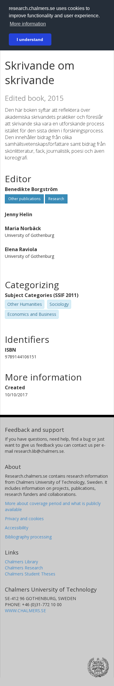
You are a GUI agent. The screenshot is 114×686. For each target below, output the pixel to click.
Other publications (24, 198)
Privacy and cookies (24, 518)
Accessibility (16, 528)
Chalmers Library (21, 562)
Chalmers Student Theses (30, 574)
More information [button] (28, 23)
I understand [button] (30, 39)
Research (56, 198)
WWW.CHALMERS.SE (25, 610)
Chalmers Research (24, 568)
